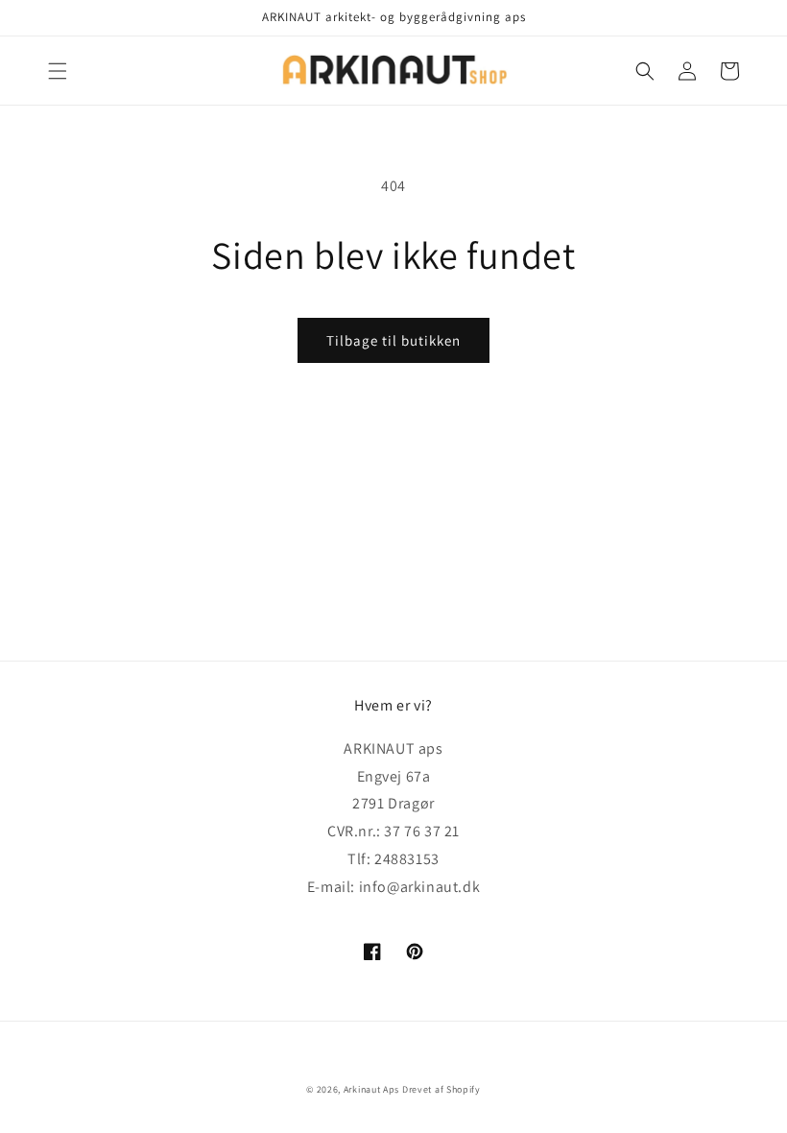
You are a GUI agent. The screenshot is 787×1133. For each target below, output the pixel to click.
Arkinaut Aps (371, 1089)
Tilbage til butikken (393, 340)
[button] (57, 71)
